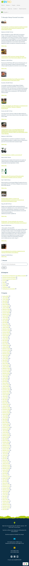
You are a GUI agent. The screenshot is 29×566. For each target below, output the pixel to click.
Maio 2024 (4, 340)
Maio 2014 (4, 496)
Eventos (4, 280)
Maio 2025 (4, 320)
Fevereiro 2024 (5, 345)
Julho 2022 (5, 376)
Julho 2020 (5, 416)
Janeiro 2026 (5, 307)
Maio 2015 (4, 480)
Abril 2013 (4, 509)
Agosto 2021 (5, 394)
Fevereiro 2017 (5, 461)
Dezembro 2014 (6, 484)
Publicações (5, 287)
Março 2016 (5, 475)
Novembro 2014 (6, 486)
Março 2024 (5, 343)
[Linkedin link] (14, 557)
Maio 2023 (4, 360)
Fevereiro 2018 (5, 442)
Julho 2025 (5, 317)
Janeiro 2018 (5, 443)
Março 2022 (5, 383)
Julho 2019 (5, 430)
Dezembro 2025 (6, 309)
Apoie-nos (10, 8)
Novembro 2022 (6, 370)
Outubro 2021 (5, 391)
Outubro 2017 (5, 448)
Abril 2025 (4, 322)
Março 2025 (5, 324)
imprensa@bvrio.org (19, 543)
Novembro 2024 (6, 330)
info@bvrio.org (19, 541)
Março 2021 (5, 402)
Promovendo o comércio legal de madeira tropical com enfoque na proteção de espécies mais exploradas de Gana (14, 28)
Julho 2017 (5, 453)
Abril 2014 (4, 498)
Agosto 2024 (5, 335)
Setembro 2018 (6, 435)
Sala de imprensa (22, 8)
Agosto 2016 (5, 470)
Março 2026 (5, 304)
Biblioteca (3, 8)
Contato (15, 8)
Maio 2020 (4, 419)
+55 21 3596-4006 (14, 550)
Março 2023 (5, 363)
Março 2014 (5, 499)
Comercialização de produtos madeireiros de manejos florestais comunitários (13, 251)
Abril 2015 (4, 481)
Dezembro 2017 (6, 445)
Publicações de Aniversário (8, 288)
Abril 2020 (4, 420)
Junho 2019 (5, 432)
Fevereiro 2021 (5, 404)
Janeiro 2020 (5, 425)
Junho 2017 (5, 455)
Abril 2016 (4, 473)
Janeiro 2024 (5, 347)
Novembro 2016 (6, 466)
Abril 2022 (4, 381)
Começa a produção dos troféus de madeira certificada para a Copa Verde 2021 (12, 79)
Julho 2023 (5, 356)
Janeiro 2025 (5, 327)
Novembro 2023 (6, 350)
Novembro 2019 (6, 427)
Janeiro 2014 (5, 502)
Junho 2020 (5, 417)
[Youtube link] (17, 557)
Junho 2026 (5, 299)
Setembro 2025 (6, 314)
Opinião (4, 285)
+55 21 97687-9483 (14, 552)
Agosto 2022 (5, 375)
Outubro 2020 (5, 411)
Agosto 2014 (5, 491)
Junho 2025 (5, 319)
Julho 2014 (5, 493)
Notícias (18, 5)
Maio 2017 (4, 457)
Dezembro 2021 (6, 388)
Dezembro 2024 (6, 329)
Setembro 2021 (6, 393)
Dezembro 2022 (6, 368)
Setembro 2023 (6, 353)
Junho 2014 (5, 494)
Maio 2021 (4, 399)
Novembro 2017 (6, 447)
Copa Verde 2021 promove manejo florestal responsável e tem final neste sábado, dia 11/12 (13, 57)
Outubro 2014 (5, 488)
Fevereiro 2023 (5, 365)
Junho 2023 (5, 358)
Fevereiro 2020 (5, 424)
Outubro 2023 (5, 352)
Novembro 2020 (6, 409)
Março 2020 (5, 422)
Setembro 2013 (6, 507)
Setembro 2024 (6, 334)
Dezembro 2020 (6, 407)
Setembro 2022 (6, 373)
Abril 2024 (4, 342)
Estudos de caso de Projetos (9, 279)
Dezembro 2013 (6, 504)
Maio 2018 (4, 439)
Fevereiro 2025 (5, 325)
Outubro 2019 (5, 429)
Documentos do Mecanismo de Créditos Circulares (14, 275)
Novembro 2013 (6, 506)
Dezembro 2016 (6, 465)
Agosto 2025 (5, 315)
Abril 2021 (4, 401)
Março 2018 (5, 440)
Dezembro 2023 (6, 348)
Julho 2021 (5, 396)
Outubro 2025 (5, 312)
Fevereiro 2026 (5, 306)
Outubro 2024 (5, 332)
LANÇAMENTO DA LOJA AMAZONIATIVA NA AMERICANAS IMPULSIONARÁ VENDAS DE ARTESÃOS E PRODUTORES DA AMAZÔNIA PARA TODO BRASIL (14, 131)
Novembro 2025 (6, 311)
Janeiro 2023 (5, 366)
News (3, 282)
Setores (8, 5)
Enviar (4, 267)
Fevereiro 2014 (5, 501)
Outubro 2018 (5, 434)
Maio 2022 (4, 379)
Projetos (13, 5)
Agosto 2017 (5, 452)
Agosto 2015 (5, 478)
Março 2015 (5, 483)
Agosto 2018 (5, 437)
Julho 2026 (5, 297)
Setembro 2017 (6, 450)
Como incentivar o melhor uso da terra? (11, 155)
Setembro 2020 (6, 412)
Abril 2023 (4, 361)
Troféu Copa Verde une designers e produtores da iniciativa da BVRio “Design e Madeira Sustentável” (14, 107)
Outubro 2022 (5, 371)
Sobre (2, 5)
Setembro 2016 (6, 468)
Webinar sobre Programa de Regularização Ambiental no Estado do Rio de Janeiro (12, 176)
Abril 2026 (4, 302)
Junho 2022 (5, 378)
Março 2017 (5, 460)
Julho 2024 (5, 337)
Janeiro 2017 (5, 463)
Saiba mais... (4, 46)
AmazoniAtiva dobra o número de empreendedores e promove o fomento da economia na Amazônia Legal (12, 200)
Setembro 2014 (6, 489)
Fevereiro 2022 (5, 384)
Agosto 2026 (5, 296)
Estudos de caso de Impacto (9, 277)
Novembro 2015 (6, 476)
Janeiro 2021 (5, 406)
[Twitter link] (11, 557)
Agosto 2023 (5, 355)
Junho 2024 (5, 338)
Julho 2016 (5, 471)
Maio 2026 (4, 301)
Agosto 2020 (5, 414)
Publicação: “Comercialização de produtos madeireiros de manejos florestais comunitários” (14, 222)
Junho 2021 (5, 397)
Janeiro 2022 (5, 386)
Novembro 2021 (6, 389)
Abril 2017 (4, 458)
